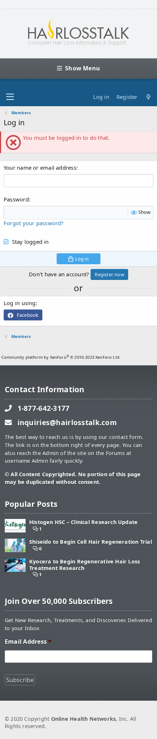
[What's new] (148, 97)
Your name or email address (40, 167)
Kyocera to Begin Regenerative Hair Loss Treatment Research (84, 564)
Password (16, 199)
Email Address (28, 642)
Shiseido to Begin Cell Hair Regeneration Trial (90, 542)
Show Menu (82, 68)
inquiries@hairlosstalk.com (67, 422)
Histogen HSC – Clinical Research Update (83, 522)
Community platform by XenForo (60, 357)
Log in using (20, 303)
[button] (10, 97)
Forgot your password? (34, 223)
